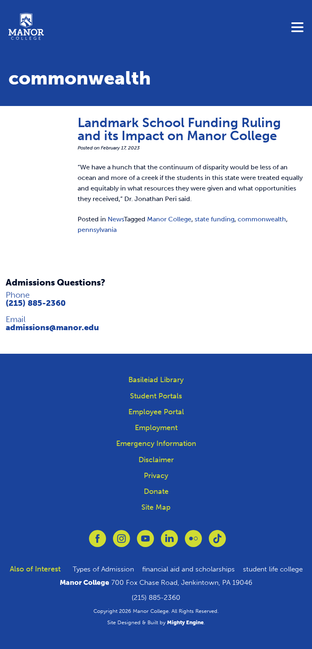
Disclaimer (156, 459)
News (116, 219)
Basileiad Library (156, 379)
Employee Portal (156, 411)
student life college (273, 569)
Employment (156, 427)
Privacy (156, 475)
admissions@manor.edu (52, 327)
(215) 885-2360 (36, 303)
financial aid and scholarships (188, 569)
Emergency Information (156, 443)
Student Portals (156, 396)
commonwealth (262, 219)
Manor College (169, 219)
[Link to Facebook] (97, 542)
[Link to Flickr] (193, 542)
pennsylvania (97, 230)
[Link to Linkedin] (169, 542)
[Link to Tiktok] (217, 542)
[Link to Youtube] (145, 542)
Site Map (156, 507)
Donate (156, 491)
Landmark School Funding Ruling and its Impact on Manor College (179, 129)
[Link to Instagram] (121, 542)
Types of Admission (103, 569)
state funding (214, 219)
